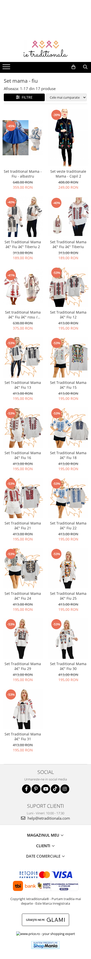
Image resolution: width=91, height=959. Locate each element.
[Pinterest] (36, 788)
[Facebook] (26, 788)
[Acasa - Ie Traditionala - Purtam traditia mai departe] (45, 49)
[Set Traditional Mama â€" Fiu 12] (68, 287)
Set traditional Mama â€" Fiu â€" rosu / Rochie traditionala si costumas (23, 314)
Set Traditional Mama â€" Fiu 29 (23, 666)
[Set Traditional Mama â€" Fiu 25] (68, 568)
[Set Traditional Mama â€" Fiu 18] (68, 427)
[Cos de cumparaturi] (73, 67)
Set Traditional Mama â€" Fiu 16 (23, 455)
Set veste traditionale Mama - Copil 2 (68, 174)
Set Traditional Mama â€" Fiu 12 (68, 314)
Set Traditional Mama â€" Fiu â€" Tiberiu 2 (23, 244)
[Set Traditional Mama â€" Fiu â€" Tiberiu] (68, 216)
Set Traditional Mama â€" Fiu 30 (68, 666)
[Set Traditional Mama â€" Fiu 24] (23, 568)
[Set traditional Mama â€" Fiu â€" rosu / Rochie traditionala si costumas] (23, 287)
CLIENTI (43, 845)
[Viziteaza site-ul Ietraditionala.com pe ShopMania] (45, 945)
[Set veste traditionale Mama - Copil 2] (68, 137)
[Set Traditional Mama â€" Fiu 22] (68, 498)
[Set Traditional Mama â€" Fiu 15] (68, 357)
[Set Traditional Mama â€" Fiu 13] (23, 357)
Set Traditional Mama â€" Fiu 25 (68, 596)
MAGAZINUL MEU (43, 835)
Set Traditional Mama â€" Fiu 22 (68, 525)
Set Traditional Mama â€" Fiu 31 (23, 736)
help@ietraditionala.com (48, 818)
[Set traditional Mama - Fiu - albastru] (23, 138)
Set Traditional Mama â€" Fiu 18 (68, 455)
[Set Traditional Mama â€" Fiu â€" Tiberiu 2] (23, 216)
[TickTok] (55, 788)
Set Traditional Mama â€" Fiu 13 (23, 385)
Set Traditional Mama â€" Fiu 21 (23, 525)
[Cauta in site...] (85, 67)
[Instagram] (64, 788)
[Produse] (7, 68)
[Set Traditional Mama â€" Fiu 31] (23, 709)
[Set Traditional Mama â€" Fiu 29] (23, 638)
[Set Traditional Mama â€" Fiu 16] (23, 427)
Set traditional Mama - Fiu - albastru (23, 174)
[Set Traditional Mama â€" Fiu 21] (23, 498)
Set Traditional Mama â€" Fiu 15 (68, 385)
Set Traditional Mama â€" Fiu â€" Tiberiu (68, 244)
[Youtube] (45, 788)
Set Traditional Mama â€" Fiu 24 (23, 596)
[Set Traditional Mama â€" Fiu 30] (68, 638)
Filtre (26, 97)
